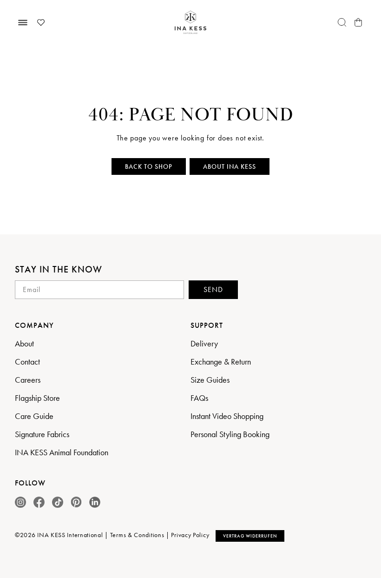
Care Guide (34, 416)
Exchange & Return (220, 361)
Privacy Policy (190, 535)
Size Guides (210, 379)
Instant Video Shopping (226, 416)
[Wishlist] (41, 22)
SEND (213, 289)
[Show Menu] (23, 22)
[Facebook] (39, 502)
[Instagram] (20, 502)
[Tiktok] (57, 502)
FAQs (199, 397)
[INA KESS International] (190, 22)
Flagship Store (37, 397)
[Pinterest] (76, 502)
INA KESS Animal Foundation (61, 452)
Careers (27, 379)
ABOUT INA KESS (229, 166)
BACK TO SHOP (148, 166)
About (24, 343)
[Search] (342, 22)
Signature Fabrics (42, 434)
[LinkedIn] (94, 502)
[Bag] (358, 22)
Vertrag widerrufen (250, 536)
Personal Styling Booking (229, 434)
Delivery (204, 343)
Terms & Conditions (137, 535)
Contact (27, 361)
